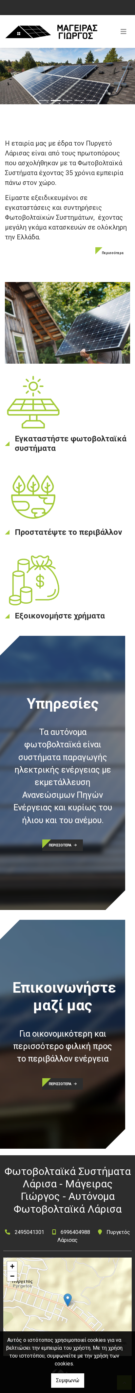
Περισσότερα (113, 253)
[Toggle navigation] (123, 31)
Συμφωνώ (67, 1380)
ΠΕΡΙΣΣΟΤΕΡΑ (60, 845)
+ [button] (12, 1266)
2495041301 (29, 1232)
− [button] (12, 1276)
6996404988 (75, 1232)
